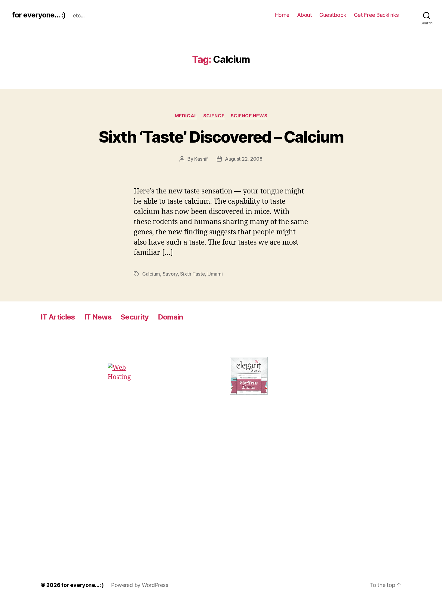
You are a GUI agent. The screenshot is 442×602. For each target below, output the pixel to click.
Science (214, 116)
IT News (98, 317)
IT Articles (58, 317)
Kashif (200, 159)
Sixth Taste (192, 274)
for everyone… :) (82, 585)
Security (135, 317)
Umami (215, 274)
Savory (170, 274)
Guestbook (332, 15)
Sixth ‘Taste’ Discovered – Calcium (221, 137)
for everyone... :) (39, 15)
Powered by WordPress (139, 585)
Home (282, 15)
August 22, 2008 (243, 159)
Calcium (151, 274)
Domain (170, 317)
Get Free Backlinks (376, 15)
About (304, 15)
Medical (186, 116)
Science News (249, 116)
